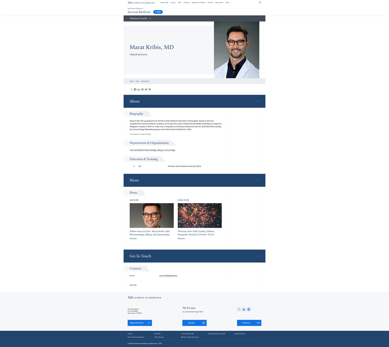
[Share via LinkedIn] (139, 89)
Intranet (130, 334)
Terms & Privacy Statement (136, 337)
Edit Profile (133, 285)
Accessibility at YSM (187, 334)
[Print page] (150, 89)
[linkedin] (244, 309)
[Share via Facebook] (135, 89)
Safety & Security (240, 334)
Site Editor (157, 334)
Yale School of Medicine (135, 8)
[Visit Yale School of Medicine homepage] (144, 298)
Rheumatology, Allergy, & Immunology (159, 150)
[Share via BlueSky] (142, 89)
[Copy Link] (257, 101)
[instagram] (249, 309)
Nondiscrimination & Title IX (216, 334)
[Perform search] (260, 2)
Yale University (159, 337)
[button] (194, 18)
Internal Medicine (139, 12)
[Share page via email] (146, 89)
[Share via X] (131, 89)
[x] (239, 309)
